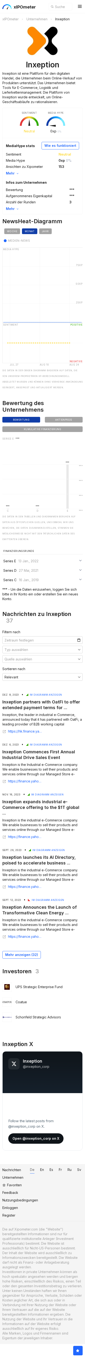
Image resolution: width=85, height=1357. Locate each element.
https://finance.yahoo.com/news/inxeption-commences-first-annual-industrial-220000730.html (25, 781)
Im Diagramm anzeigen (46, 694)
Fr (60, 1170)
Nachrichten (11, 1170)
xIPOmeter (25, 6)
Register (8, 1215)
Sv (79, 1170)
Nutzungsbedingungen (20, 1200)
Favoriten (14, 1185)
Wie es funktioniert (60, 146)
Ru (70, 1170)
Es (51, 1170)
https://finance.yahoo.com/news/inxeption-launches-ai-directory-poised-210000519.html (25, 887)
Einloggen (10, 1208)
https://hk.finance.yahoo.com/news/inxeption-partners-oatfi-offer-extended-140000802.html (25, 731)
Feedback (10, 1193)
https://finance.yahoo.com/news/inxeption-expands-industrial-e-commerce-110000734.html (25, 837)
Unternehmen (12, 1177)
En (42, 1170)
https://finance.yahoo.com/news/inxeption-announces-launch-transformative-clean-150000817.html (25, 936)
